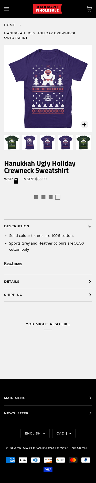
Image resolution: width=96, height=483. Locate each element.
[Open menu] (11, 9)
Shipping (13, 295)
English (33, 433)
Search (79, 448)
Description (16, 226)
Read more (13, 263)
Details (11, 281)
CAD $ (62, 433)
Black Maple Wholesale (34, 448)
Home (9, 25)
